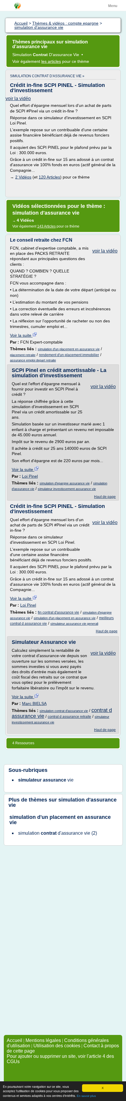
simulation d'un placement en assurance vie (69, 349)
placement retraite (22, 355)
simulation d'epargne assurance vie (65, 483)
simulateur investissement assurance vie (67, 489)
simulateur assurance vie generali (74, 623)
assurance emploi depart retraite (33, 360)
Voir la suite (21, 335)
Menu (112, 6)
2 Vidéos (23, 177)
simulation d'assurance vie (62, 802)
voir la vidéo (18, 98)
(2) (57, 833)
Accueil (14, 1040)
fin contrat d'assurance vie (58, 612)
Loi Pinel (30, 476)
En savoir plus (86, 1095)
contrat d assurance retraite (69, 717)
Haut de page (105, 497)
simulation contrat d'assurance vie (64, 711)
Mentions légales (43, 1040)
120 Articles (49, 177)
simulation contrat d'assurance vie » (47, 76)
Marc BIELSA (34, 703)
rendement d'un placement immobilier (69, 355)
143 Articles (46, 226)
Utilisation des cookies (56, 1045)
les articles (51, 61)
